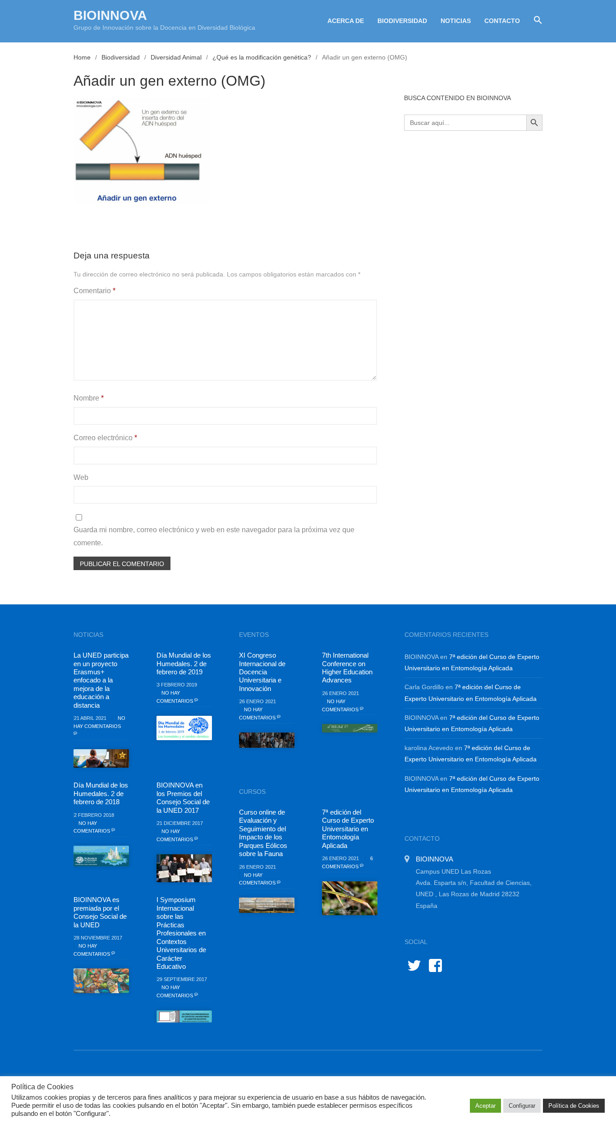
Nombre (89, 398)
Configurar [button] (522, 1105)
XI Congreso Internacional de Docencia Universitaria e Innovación (262, 671)
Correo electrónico (105, 438)
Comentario (94, 291)
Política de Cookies (573, 1105)
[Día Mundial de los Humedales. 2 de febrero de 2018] (101, 856)
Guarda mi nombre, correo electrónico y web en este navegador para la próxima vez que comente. (214, 536)
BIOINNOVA (110, 15)
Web (81, 477)
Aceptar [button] (485, 1105)
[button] (534, 20)
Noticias (456, 20)
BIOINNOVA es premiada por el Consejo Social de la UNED (100, 912)
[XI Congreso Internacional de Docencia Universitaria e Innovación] (266, 740)
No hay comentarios (99, 722)
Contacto (502, 20)
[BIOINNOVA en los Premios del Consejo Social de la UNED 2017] (184, 868)
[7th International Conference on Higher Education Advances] (349, 728)
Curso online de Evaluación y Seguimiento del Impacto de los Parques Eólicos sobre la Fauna (263, 832)
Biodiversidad (402, 20)
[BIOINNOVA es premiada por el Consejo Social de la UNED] (101, 980)
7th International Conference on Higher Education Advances (347, 667)
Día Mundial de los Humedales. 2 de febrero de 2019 (183, 663)
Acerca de (345, 20)
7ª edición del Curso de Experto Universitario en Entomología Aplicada (348, 828)
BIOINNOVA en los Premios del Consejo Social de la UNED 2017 (183, 797)
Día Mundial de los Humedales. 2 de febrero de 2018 (101, 793)
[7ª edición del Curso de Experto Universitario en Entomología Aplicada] (349, 898)
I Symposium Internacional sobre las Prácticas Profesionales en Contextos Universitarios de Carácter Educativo (181, 933)
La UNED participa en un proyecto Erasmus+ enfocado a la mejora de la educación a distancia (101, 680)
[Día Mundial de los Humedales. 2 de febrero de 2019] (184, 728)
